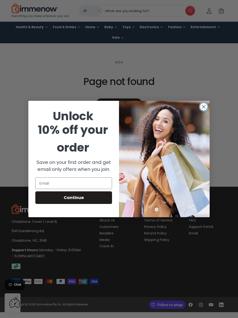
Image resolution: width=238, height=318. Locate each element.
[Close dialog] (204, 107)
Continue (74, 197)
